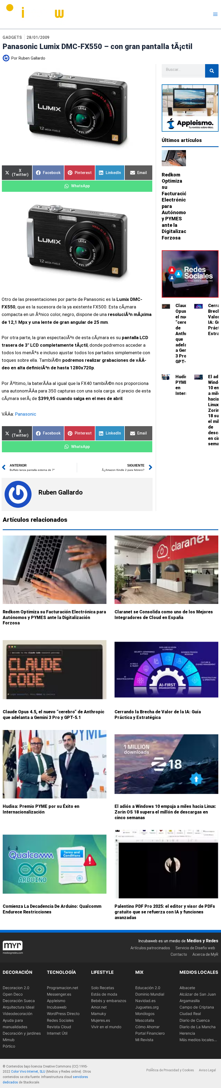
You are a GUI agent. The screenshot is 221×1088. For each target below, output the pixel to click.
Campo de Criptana (196, 1007)
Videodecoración (17, 1013)
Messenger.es (59, 994)
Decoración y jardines (22, 1033)
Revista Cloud (59, 1026)
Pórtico (9, 1046)
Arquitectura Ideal (18, 1007)
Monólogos (144, 1013)
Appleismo (56, 1001)
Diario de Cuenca (194, 1020)
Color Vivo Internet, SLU (28, 1072)
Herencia (187, 1033)
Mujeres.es (100, 1020)
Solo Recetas (102, 987)
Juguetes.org (147, 1007)
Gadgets (12, 37)
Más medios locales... (198, 1039)
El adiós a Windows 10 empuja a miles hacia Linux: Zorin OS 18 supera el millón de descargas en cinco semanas (165, 812)
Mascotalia (144, 1020)
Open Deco (13, 994)
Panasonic (25, 414)
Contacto (179, 954)
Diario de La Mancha (197, 1026)
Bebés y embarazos (108, 1001)
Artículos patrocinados (150, 948)
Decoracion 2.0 (16, 987)
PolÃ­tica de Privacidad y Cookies (170, 1070)
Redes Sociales (60, 1020)
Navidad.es (145, 1001)
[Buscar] (212, 71)
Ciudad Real (190, 1013)
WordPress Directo (63, 1013)
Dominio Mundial (149, 994)
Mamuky (98, 1013)
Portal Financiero (150, 1033)
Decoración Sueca (19, 1001)
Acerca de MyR (205, 954)
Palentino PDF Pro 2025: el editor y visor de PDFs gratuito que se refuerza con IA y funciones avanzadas (165, 912)
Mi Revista (144, 1039)
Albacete (187, 987)
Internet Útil (57, 1033)
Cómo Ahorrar (147, 1026)
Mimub (9, 1039)
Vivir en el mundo (106, 1026)
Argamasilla (189, 1001)
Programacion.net (62, 987)
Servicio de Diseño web (195, 948)
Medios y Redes (202, 940)
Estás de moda (104, 994)
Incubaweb (57, 1007)
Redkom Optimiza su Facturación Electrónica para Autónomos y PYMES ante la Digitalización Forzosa (54, 617)
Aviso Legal (207, 1070)
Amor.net (99, 1007)
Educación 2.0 (147, 987)
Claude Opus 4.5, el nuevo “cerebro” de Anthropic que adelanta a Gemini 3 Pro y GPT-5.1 (185, 333)
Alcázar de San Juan (197, 994)
